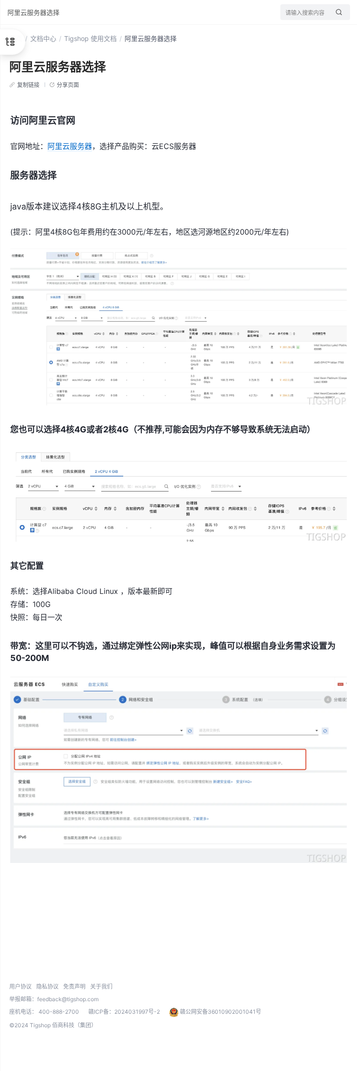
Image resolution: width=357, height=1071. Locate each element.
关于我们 (101, 986)
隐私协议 (47, 986)
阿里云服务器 (69, 146)
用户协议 (20, 986)
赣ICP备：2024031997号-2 (124, 1011)
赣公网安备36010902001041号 (219, 1011)
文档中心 (43, 38)
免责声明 (74, 986)
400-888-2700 (59, 1011)
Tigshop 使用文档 (90, 38)
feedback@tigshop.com (68, 999)
